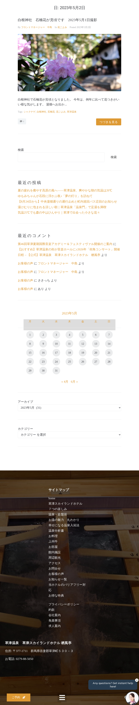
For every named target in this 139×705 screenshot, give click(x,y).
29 (30, 370)
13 (95, 343)
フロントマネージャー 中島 (36, 27)
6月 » (74, 381)
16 (43, 352)
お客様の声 (25, 263)
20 (95, 352)
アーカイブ (25, 401)
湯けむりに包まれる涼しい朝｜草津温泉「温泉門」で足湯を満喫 (62, 207)
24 (56, 361)
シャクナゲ (29, 111)
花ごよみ (62, 27)
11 (69, 343)
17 (56, 352)
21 (109, 352)
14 (109, 343)
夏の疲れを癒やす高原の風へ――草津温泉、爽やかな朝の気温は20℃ (65, 190)
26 (82, 361)
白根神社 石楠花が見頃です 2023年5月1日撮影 (57, 20)
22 (30, 361)
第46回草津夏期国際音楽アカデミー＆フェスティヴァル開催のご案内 (65, 244)
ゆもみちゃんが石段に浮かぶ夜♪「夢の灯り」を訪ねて (55, 196)
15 (30, 352)
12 (82, 343)
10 (56, 343)
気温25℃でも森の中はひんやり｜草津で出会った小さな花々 (59, 212)
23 (43, 361)
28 (109, 361)
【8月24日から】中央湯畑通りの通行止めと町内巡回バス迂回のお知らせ (67, 201)
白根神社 (41, 111)
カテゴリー (25, 428)
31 (56, 370)
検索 (21, 150)
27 (95, 361)
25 (69, 361)
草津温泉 (71, 111)
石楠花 (51, 111)
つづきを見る (109, 122)
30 (43, 370)
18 (69, 352)
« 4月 (64, 381)
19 (82, 352)
